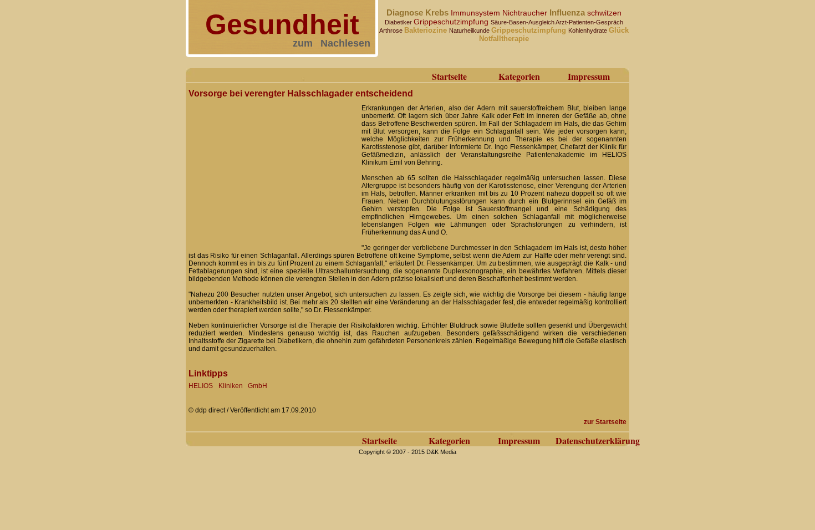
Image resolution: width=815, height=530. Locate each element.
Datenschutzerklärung (598, 440)
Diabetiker (399, 22)
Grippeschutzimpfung (452, 21)
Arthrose (391, 30)
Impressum (589, 76)
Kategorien (519, 76)
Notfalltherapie (504, 38)
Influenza (568, 12)
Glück (619, 30)
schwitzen (604, 12)
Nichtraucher (525, 12)
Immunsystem (476, 12)
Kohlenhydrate (588, 30)
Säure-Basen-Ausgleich (523, 22)
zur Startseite (605, 422)
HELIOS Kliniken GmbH (228, 386)
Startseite (449, 76)
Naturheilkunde (470, 30)
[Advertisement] (272, 170)
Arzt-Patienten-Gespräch (589, 22)
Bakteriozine (426, 30)
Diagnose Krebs (418, 12)
